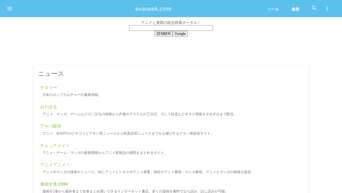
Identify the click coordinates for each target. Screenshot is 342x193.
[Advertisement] (171, 50)
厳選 (295, 9)
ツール (273, 9)
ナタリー (48, 87)
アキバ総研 (50, 126)
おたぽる (48, 106)
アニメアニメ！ (55, 164)
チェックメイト (55, 145)
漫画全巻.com (54, 184)
